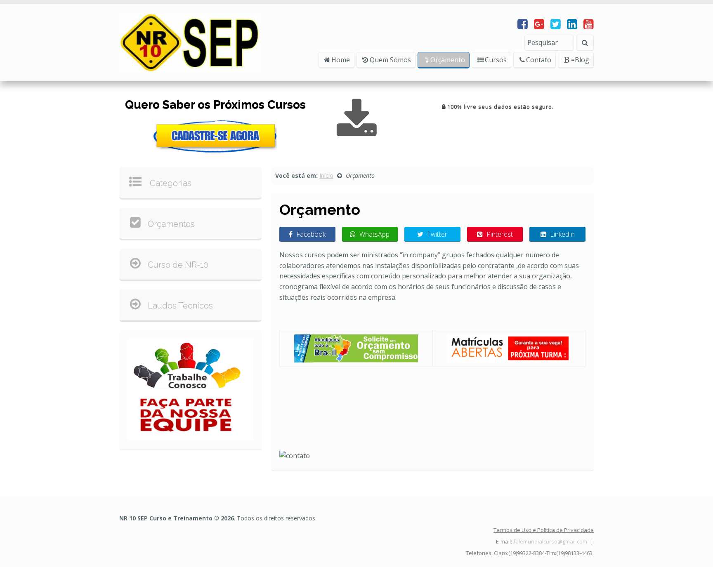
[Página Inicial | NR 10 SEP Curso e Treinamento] (190, 42)
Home (340, 59)
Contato (538, 59)
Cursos (496, 59)
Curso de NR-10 (178, 265)
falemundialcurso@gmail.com (550, 541)
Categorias (169, 183)
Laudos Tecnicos (180, 306)
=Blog (580, 59)
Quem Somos (390, 59)
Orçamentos (171, 224)
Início (326, 175)
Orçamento (447, 59)
